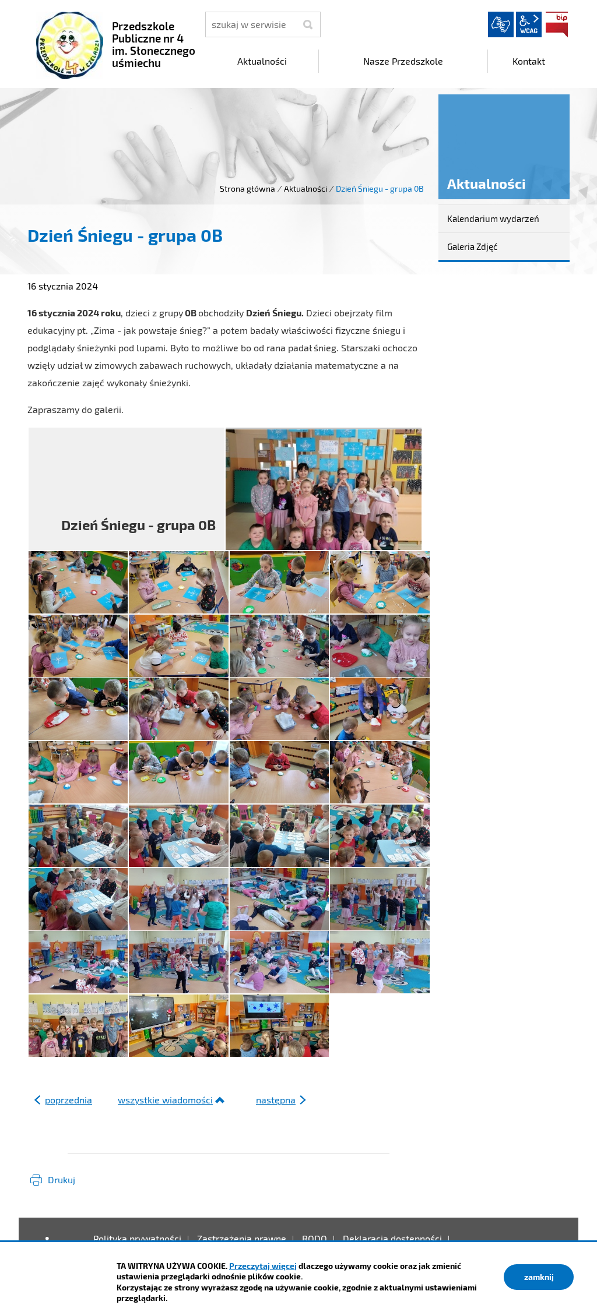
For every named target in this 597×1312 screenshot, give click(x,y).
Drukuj (61, 1179)
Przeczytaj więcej (263, 1266)
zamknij (539, 1277)
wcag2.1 (529, 24)
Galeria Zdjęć (472, 246)
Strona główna (247, 188)
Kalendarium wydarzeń (493, 218)
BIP (557, 24)
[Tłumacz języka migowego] (501, 24)
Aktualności (305, 188)
